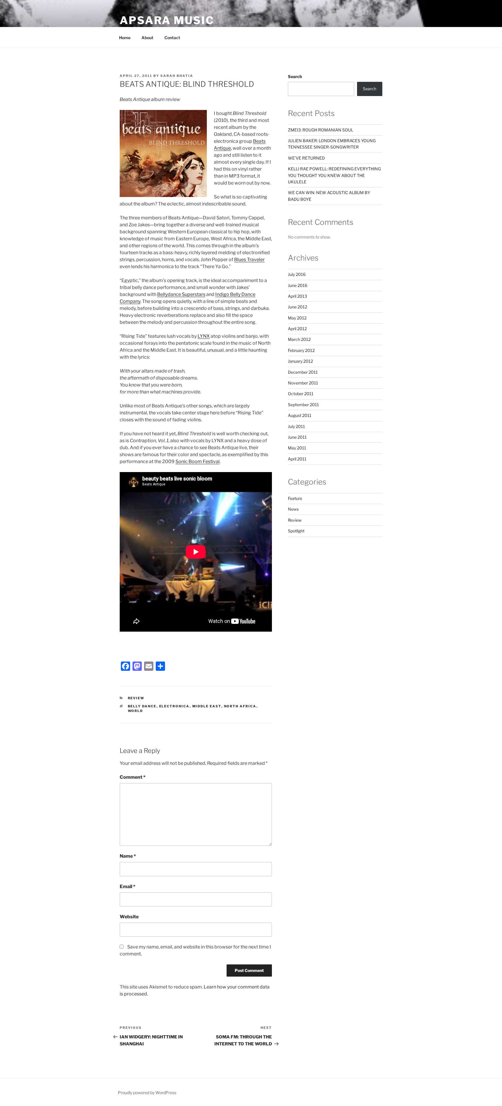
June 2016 (297, 285)
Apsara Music (167, 20)
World (135, 711)
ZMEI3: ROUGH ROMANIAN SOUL (320, 129)
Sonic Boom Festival (197, 461)
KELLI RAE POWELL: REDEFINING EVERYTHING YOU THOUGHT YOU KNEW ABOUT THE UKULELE (334, 175)
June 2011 (297, 437)
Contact (172, 37)
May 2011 (297, 447)
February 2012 (301, 350)
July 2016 (297, 274)
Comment (133, 777)
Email (127, 886)
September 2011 (303, 404)
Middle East (206, 706)
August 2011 (299, 415)
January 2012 (300, 361)
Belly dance (142, 706)
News (293, 509)
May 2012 (297, 317)
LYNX (204, 336)
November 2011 (303, 382)
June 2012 (297, 306)
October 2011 (300, 393)
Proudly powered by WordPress (147, 1092)
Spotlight (296, 530)
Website (129, 916)
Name (128, 856)
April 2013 (297, 296)
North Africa (240, 706)
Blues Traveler (249, 259)
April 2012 (297, 328)
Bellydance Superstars (181, 294)
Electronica (174, 706)
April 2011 (297, 458)
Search (295, 76)
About (147, 37)
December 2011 (303, 372)
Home (124, 37)
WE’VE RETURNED (306, 158)
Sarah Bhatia (176, 76)
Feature (295, 498)
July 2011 (296, 426)
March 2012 (299, 339)
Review (136, 698)
